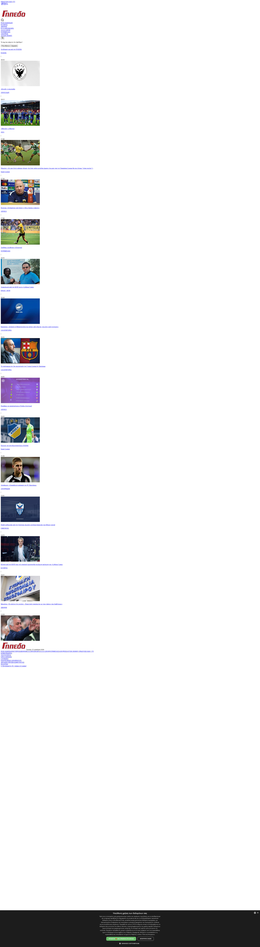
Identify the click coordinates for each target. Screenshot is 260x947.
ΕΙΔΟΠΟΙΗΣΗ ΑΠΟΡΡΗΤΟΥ (11, 660)
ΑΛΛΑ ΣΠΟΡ (5, 30)
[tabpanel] (130, 344)
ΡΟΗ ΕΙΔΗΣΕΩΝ (7, 23)
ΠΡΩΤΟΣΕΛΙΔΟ (7, 2)
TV (14, 2)
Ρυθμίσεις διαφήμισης (133, 932)
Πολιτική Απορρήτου (148, 934)
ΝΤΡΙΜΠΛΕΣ (5, 32)
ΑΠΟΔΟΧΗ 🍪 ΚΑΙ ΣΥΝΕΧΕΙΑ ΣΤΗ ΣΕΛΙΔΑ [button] (121, 939)
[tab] (6, 46)
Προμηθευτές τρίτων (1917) (128, 924)
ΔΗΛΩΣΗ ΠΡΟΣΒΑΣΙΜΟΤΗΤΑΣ (12, 662)
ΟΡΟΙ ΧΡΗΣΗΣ (6, 657)
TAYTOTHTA (6, 655)
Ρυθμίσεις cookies (136, 934)
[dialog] (130, 928)
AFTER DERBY (6, 36)
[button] (130, 943)
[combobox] (255, 913)
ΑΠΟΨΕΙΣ (4, 34)
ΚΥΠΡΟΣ (4, 25)
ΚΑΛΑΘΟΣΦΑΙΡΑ (7, 28)
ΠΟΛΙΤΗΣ (4, 664)
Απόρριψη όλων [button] (145, 939)
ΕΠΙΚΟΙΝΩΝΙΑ (6, 653)
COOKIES (4, 659)
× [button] (257, 913)
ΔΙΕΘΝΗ (4, 26)
